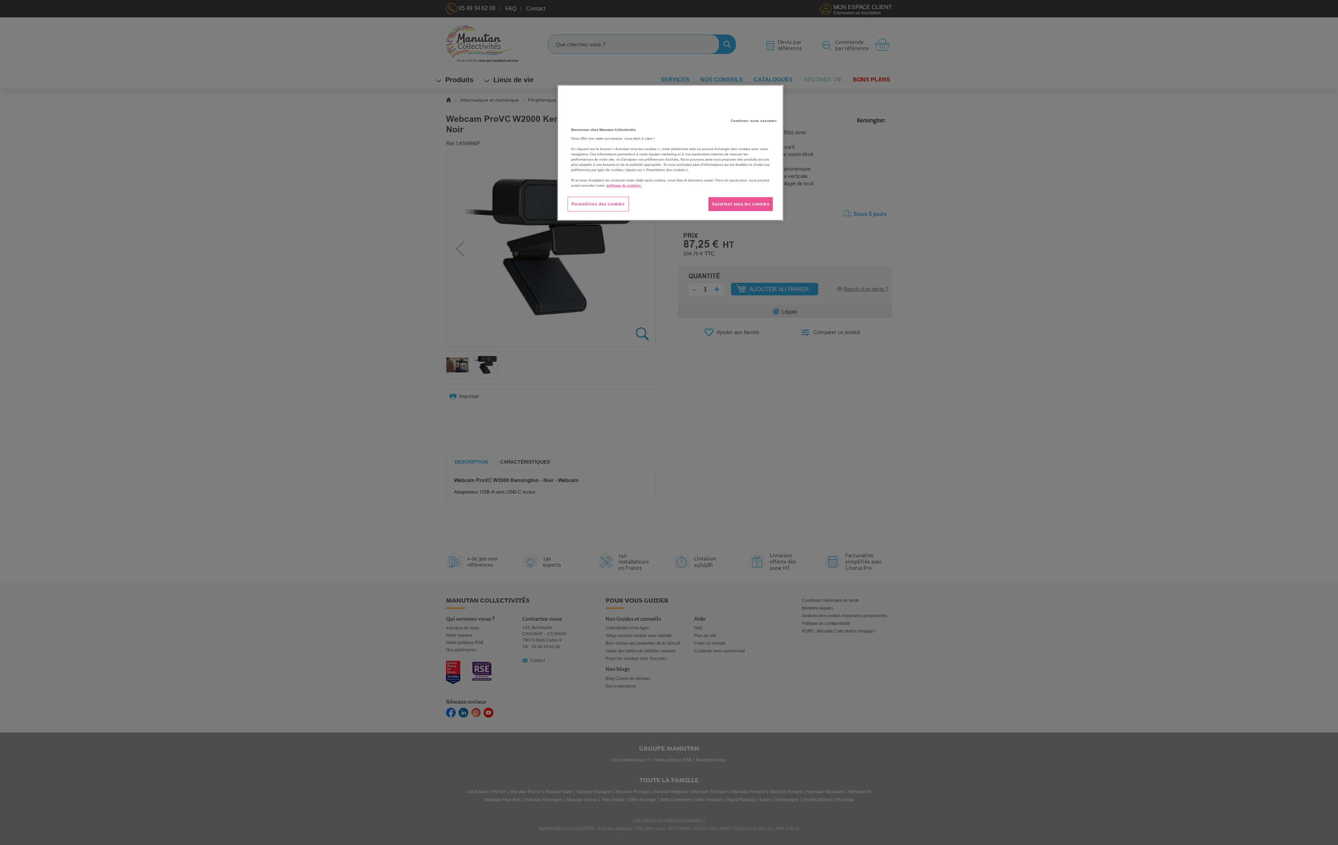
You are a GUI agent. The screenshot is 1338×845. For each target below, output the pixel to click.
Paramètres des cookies (598, 204)
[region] (670, 153)
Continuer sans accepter (754, 121)
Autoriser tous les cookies (741, 204)
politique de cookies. (624, 185)
